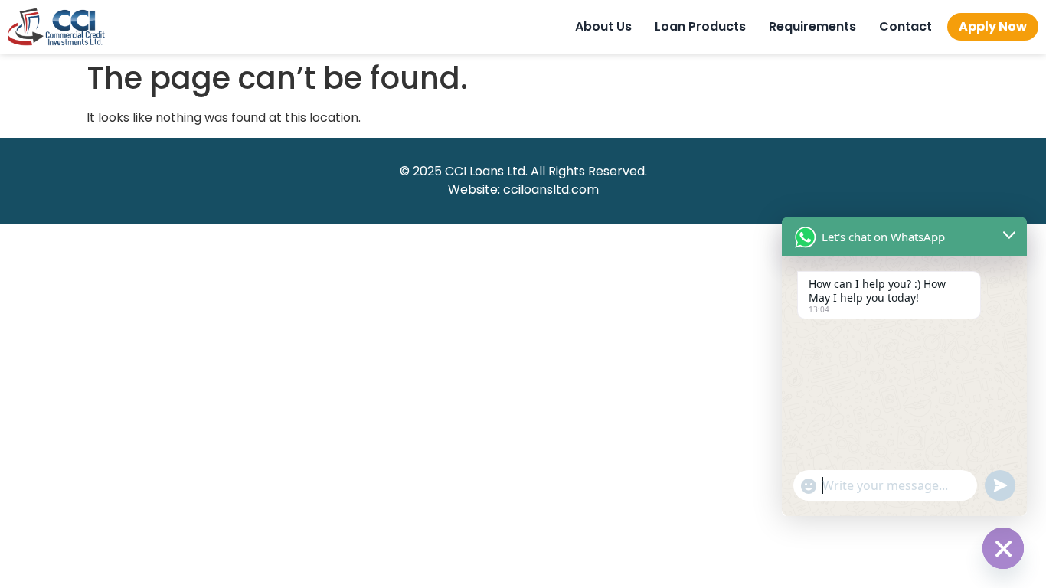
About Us (603, 26)
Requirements (812, 26)
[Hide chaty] (1003, 548)
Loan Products (700, 26)
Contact (905, 26)
